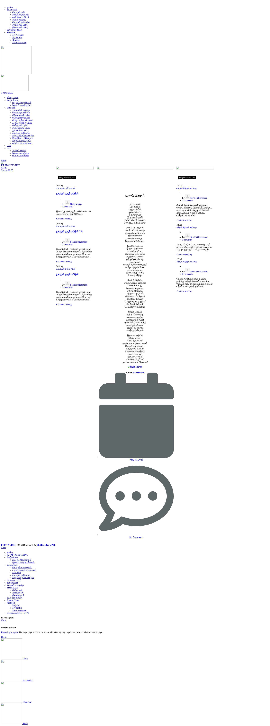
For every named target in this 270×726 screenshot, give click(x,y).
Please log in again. (9, 632)
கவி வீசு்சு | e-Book (20, 17)
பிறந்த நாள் (17, 590)
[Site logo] (16, 73)
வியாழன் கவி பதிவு (21, 22)
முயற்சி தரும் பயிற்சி (67, 193)
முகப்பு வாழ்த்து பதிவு (22, 123)
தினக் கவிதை (19, 20)
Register (16, 40)
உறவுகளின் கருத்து (21, 110)
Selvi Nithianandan (78, 242)
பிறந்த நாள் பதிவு (20, 125)
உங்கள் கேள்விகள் (20, 155)
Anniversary (17, 592)
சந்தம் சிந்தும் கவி (20, 14)
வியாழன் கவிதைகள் (66, 188)
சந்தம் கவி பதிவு (20, 25)
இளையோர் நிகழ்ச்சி (21, 105)
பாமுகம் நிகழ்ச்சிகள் (21, 102)
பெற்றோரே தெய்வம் (21, 118)
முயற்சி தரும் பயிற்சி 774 (69, 231)
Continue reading (64, 218)
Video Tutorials (19, 150)
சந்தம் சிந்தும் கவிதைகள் (24, 570)
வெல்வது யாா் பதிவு (21, 112)
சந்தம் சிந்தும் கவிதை (186, 188)
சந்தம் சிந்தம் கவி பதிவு (23, 135)
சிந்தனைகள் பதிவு (21, 115)
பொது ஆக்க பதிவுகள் (22, 120)
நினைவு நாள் (18, 595)
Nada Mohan (76, 204)
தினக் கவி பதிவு (20, 27)
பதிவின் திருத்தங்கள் (22, 143)
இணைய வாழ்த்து (20, 153)
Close (3, 547)
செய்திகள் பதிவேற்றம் (22, 138)
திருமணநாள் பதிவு (21, 128)
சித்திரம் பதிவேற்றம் (21, 140)
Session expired (8, 627)
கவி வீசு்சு (16, 572)
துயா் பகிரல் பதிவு (20, 130)
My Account (17, 35)
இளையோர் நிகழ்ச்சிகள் (23, 562)
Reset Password (19, 42)
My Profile (17, 37)
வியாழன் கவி (18, 12)
